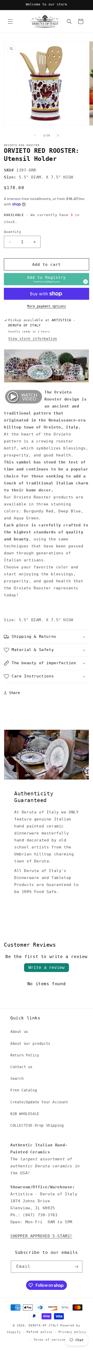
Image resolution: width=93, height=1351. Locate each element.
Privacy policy (72, 1332)
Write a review (46, 967)
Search (17, 1078)
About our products (30, 1043)
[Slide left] (35, 135)
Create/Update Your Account (39, 1102)
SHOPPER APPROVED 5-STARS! (41, 1236)
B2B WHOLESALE (24, 1114)
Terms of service (49, 1339)
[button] (10, 21)
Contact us (21, 1067)
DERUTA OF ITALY (44, 1325)
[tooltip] (85, 281)
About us (19, 1032)
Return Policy (24, 1055)
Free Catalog (23, 1090)
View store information (32, 339)
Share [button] (14, 693)
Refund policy (39, 1332)
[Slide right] (58, 135)
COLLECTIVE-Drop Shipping (37, 1125)
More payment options (46, 306)
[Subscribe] (76, 1267)
